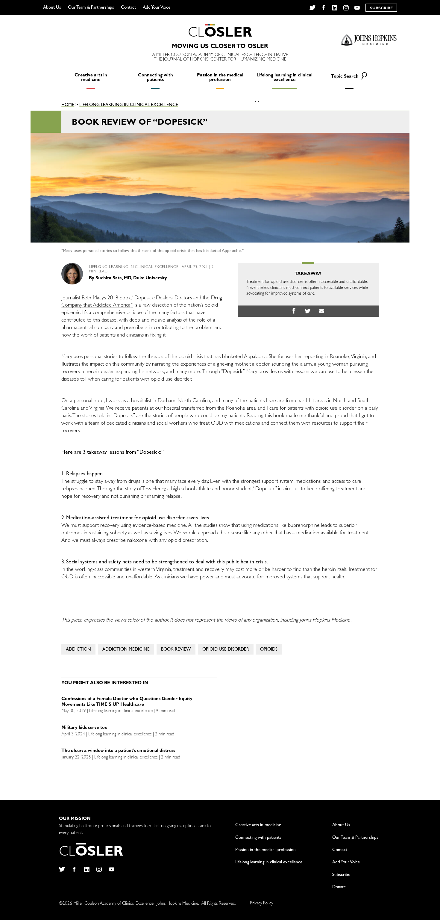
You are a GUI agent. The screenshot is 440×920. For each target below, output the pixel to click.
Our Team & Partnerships (91, 8)
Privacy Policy (261, 903)
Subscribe (341, 875)
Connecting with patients (155, 77)
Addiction (78, 650)
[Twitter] (312, 7)
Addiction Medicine (126, 650)
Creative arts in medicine (91, 77)
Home (67, 105)
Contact (128, 8)
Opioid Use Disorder (225, 650)
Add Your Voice (156, 8)
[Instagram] (346, 7)
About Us (52, 8)
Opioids (268, 650)
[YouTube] (357, 7)
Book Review (176, 650)
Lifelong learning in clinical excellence (284, 77)
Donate (339, 887)
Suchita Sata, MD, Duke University (131, 278)
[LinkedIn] (335, 7)
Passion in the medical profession (220, 77)
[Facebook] (323, 7)
